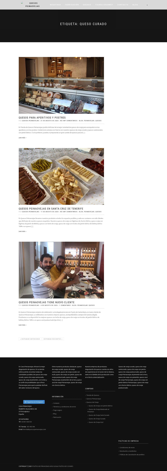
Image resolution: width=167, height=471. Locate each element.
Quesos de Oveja (92, 402)
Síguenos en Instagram (35, 402)
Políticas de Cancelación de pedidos (132, 455)
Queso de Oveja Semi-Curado (99, 415)
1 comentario (65, 305)
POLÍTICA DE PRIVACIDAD (40, 466)
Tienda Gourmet (104, 5)
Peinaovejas (89, 120)
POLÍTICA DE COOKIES (65, 466)
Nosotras (55, 5)
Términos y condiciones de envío (64, 407)
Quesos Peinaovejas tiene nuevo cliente (47, 302)
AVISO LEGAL (53, 466)
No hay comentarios (68, 120)
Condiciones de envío (127, 447)
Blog (135, 5)
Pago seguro (57, 410)
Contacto (122, 5)
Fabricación (72, 5)
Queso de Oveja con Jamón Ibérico (100, 406)
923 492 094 (31, 427)
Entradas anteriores (30, 339)
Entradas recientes (53, 339)
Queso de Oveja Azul (96, 422)
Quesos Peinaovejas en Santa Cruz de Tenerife (51, 208)
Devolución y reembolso (128, 451)
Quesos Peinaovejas (93, 399)
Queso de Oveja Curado (97, 419)
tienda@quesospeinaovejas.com (34, 429)
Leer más (22, 138)
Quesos (87, 5)
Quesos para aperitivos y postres (42, 117)
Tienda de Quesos (92, 395)
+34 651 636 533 (26, 422)
